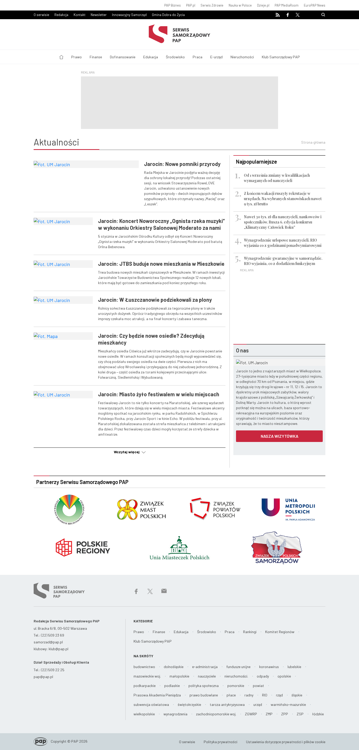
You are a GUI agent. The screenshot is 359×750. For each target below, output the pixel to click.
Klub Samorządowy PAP (281, 57)
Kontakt (79, 15)
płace (231, 695)
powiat (258, 685)
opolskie (284, 676)
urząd (257, 704)
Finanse (96, 57)
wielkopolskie (144, 714)
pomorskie (235, 685)
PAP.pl (190, 5)
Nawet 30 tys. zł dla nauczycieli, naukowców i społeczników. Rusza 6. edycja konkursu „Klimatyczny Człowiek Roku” (282, 222)
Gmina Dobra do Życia (168, 15)
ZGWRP (251, 714)
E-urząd (216, 57)
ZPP (284, 714)
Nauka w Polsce (240, 5)
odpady (263, 676)
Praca (197, 57)
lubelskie (294, 666)
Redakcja (61, 15)
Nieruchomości (242, 57)
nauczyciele (207, 676)
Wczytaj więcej (127, 452)
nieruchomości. (236, 676)
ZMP (269, 714)
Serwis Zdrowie (212, 5)
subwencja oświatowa (151, 704)
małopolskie (179, 676)
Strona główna (313, 142)
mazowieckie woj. (147, 676)
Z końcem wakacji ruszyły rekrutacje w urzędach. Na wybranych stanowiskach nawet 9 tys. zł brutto (283, 198)
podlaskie (172, 685)
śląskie (296, 695)
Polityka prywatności (220, 741)
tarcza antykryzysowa (227, 704)
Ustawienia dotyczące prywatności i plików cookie (285, 741)
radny (248, 695)
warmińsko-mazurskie (288, 704)
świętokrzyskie (189, 704)
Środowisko (175, 57)
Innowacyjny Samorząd (129, 15)
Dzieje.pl (263, 5)
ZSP (300, 714)
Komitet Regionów (279, 631)
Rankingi (250, 631)
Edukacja (150, 57)
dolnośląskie (173, 666)
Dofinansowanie (122, 57)
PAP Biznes (172, 5)
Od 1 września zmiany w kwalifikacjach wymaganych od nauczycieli (277, 178)
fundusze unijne (238, 666)
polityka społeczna (203, 685)
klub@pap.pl (58, 649)
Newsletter (99, 15)
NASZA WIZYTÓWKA (279, 436)
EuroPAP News (314, 5)
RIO (264, 695)
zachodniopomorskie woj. (216, 714)
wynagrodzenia (175, 714)
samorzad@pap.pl (48, 642)
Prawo (76, 57)
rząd (279, 695)
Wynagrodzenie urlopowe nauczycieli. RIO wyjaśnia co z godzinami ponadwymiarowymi (282, 243)
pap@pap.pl (43, 676)
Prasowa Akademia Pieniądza (157, 695)
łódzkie (318, 714)
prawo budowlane (203, 695)
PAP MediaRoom (287, 5)
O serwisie (41, 15)
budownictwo (144, 666)
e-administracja (205, 666)
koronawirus (269, 666)
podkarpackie (145, 685)
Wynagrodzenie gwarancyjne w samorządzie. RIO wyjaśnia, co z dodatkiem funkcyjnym (283, 261)
